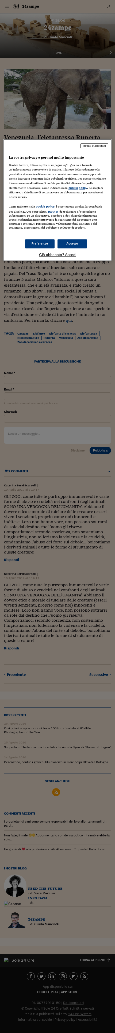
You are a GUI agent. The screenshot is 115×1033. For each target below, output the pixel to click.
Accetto (72, 243)
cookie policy (77, 187)
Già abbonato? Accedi (57, 255)
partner (53, 211)
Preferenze (40, 243)
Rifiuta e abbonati (94, 145)
